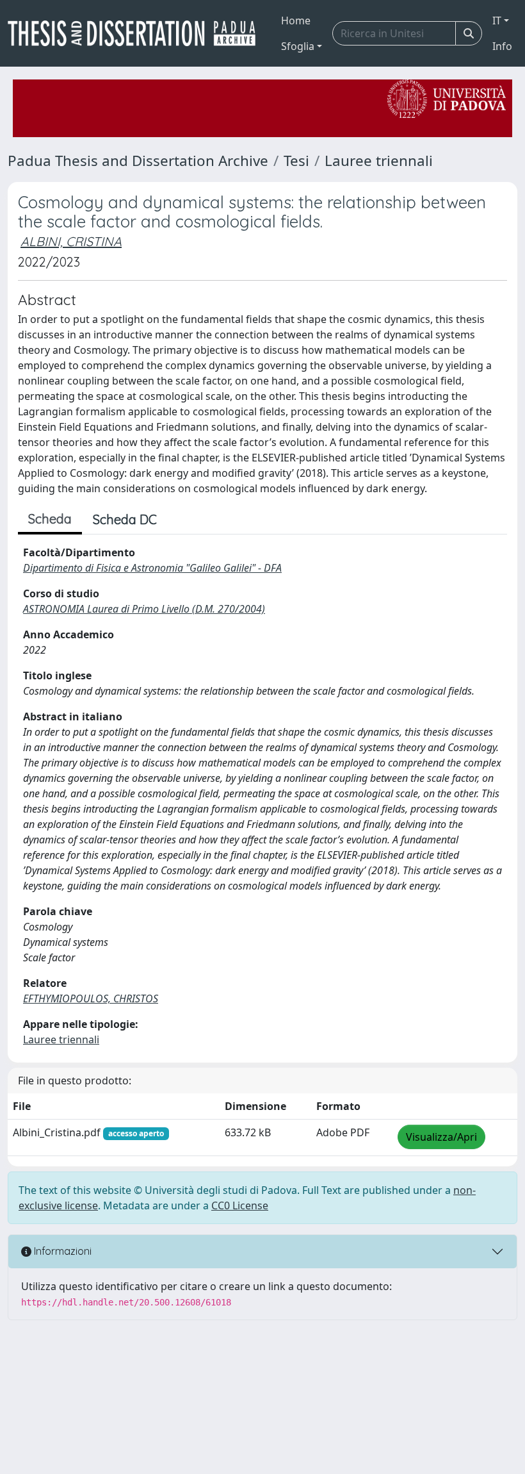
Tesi (296, 160)
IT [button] (496, 20)
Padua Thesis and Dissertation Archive (138, 160)
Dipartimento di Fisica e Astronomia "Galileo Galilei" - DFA (152, 568)
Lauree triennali (379, 160)
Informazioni (61, 1251)
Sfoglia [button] (297, 46)
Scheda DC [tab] (125, 519)
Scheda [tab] (50, 519)
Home (296, 20)
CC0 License (239, 1205)
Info (502, 46)
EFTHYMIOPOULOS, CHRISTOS (90, 998)
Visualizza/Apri (441, 1137)
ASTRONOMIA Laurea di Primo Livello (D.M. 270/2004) (144, 609)
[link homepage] (137, 33)
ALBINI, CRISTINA (71, 241)
